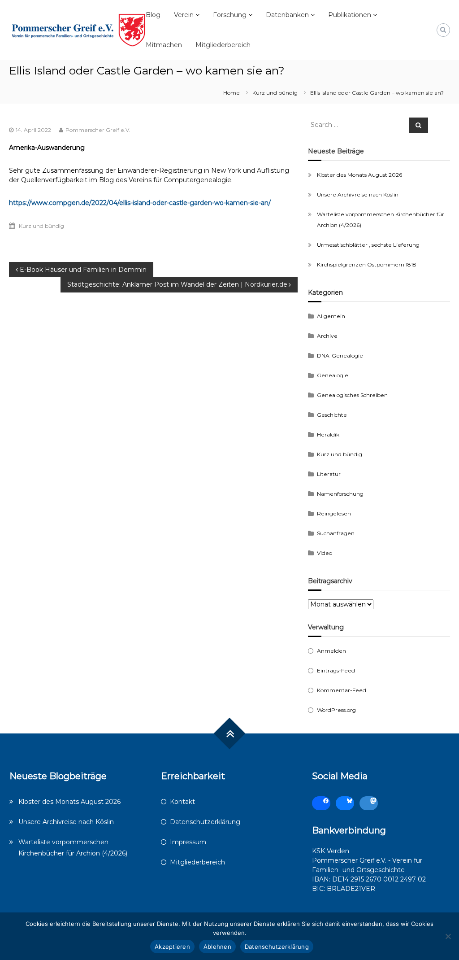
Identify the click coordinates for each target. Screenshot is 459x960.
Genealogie (332, 375)
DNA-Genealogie (340, 355)
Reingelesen (334, 513)
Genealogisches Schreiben (352, 395)
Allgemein (331, 316)
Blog (153, 15)
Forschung (230, 15)
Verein (184, 15)
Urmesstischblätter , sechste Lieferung (368, 244)
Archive (327, 335)
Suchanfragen (336, 533)
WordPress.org (336, 710)
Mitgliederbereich (223, 45)
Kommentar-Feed (341, 690)
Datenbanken (287, 15)
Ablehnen (217, 946)
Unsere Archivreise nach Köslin (357, 194)
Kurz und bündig (275, 92)
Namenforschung (340, 493)
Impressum (188, 842)
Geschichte (332, 414)
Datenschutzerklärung (205, 822)
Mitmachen (164, 45)
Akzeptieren (172, 946)
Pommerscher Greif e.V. (97, 130)
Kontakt (182, 802)
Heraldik (328, 434)
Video (324, 553)
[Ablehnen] (447, 936)
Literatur (329, 474)
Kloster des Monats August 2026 (359, 174)
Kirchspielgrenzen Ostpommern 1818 (366, 264)
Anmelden (331, 650)
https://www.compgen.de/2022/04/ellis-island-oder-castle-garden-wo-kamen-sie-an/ (140, 203)
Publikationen (349, 15)
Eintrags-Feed (336, 670)
